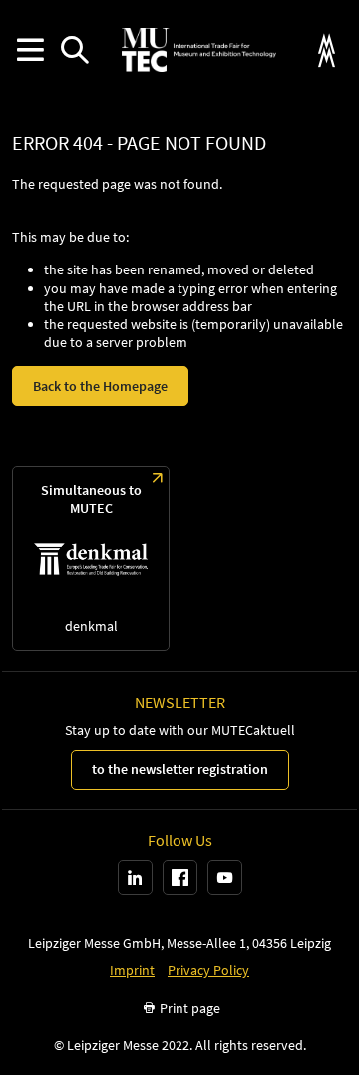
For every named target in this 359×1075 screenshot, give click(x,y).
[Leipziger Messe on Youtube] (224, 877)
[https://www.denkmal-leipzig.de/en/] (91, 558)
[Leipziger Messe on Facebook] (180, 877)
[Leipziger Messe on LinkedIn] (135, 877)
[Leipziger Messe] (326, 50)
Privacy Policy (208, 970)
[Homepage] (198, 50)
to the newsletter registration (180, 769)
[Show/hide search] (74, 50)
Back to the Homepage (100, 386)
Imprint (132, 970)
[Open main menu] (29, 50)
